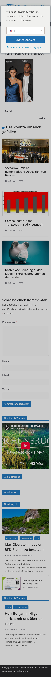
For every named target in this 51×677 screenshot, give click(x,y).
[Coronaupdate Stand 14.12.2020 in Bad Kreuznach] (25, 193)
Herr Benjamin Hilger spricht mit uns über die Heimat (24, 618)
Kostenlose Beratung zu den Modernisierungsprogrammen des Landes (25, 273)
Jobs (37, 538)
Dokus (8, 607)
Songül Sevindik (27, 555)
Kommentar (9, 322)
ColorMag (10, 671)
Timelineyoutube (20, 607)
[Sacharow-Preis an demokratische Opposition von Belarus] (25, 140)
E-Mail (6, 375)
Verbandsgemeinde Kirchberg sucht (32, 582)
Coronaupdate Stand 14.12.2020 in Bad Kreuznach (23, 222)
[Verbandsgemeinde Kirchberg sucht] (11, 584)
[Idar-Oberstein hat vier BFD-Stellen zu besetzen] (25, 521)
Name (6, 361)
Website (6, 389)
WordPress (25, 671)
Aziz (24, 629)
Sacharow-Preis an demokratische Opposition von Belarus (25, 171)
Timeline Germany (28, 667)
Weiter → (44, 118)
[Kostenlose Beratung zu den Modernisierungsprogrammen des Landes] (25, 242)
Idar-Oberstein (26, 538)
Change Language (25, 39)
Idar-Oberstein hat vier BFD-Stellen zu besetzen (24, 547)
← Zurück (7, 111)
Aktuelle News (11, 538)
